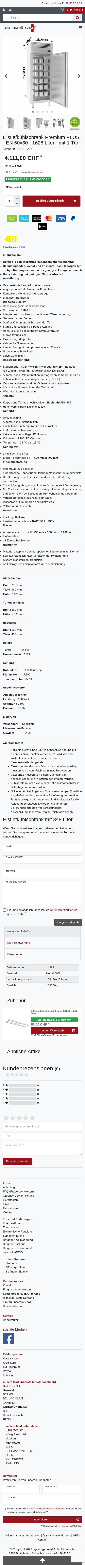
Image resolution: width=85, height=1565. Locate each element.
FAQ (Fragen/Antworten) (18, 1191)
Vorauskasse (11, 1358)
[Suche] (77, 17)
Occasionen (10, 1208)
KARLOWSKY (14, 1430)
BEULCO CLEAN (13, 1398)
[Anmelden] (4, 10)
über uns (11, 1263)
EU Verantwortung (18, 942)
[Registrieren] (11, 10)
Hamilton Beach (13, 1415)
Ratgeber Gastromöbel (17, 1248)
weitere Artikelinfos (19, 931)
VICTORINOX (14, 1459)
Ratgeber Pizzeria (14, 1243)
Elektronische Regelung (18, 1231)
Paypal (7, 1370)
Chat (45, 3)
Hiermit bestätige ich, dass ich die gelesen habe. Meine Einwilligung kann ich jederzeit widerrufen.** (44, 1510)
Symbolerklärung (13, 1235)
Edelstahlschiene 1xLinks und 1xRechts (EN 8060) (54, 1012)
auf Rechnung (12, 1366)
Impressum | (34, 1535)
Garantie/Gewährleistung (18, 1195)
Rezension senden (17, 1161)
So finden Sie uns (17, 1271)
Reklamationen (12, 1306)
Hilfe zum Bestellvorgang (18, 1297)
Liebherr (11, 1438)
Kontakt (7, 1285)
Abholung (9, 1187)
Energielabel (11, 1227)
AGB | (76, 1535)
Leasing (8, 1375)
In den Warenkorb (50, 201)
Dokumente (14, 954)
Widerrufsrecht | (16, 1535)
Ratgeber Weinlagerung (18, 1239)
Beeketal (8, 1390)
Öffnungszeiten (15, 1267)
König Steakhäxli (16, 1434)
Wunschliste (15, 187)
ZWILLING (12, 1463)
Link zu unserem (17, 1301)
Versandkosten (35, 172)
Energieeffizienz (13, 1223)
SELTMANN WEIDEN (19, 1450)
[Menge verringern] (17, 204)
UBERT (10, 1455)
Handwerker (10, 1319)
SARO (9, 1446)
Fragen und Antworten (17, 1289)
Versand (8, 1212)
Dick (5, 1410)
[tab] (42, 931)
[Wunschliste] (62, 10)
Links (6, 1203)
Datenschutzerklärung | (57, 1535)
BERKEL (8, 1394)
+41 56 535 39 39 (71, 3)
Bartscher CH (11, 1386)
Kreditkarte (10, 1362)
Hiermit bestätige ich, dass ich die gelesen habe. (42, 912)
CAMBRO (9, 1402)
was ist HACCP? (13, 1252)
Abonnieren (41, 1519)
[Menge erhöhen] (17, 198)
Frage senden (66, 922)
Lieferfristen (10, 1199)
